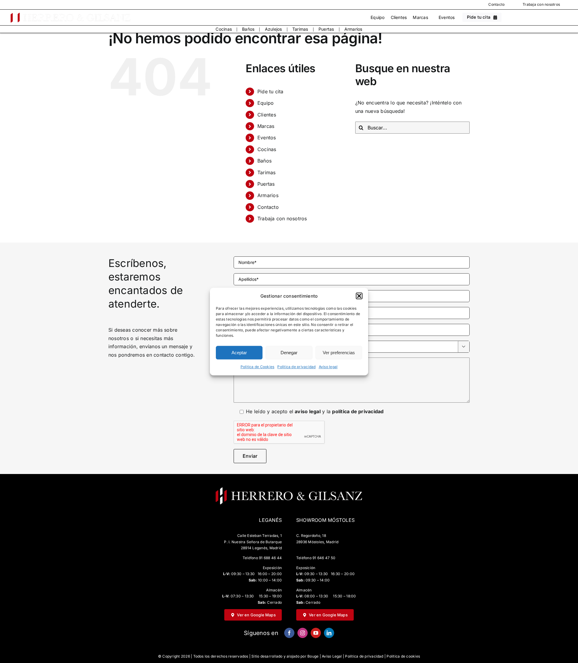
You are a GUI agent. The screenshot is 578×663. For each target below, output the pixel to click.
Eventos (447, 17)
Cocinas (224, 29)
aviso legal (308, 411)
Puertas (326, 29)
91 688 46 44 (270, 558)
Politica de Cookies (258, 367)
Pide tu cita (270, 91)
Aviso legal (328, 367)
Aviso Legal (332, 656)
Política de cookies (403, 656)
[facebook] (289, 633)
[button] (359, 296)
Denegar (289, 352)
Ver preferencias (339, 352)
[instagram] (302, 633)
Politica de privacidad (296, 367)
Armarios (353, 29)
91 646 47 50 (323, 558)
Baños (248, 29)
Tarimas (300, 29)
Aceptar (239, 352)
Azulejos (273, 29)
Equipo (377, 17)
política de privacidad (358, 411)
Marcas (420, 17)
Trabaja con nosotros (541, 4)
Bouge (313, 656)
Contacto (496, 4)
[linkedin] (329, 633)
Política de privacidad (364, 656)
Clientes (399, 17)
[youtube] (316, 633)
